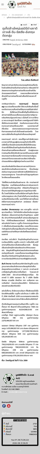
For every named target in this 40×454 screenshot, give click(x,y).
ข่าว (29, 15)
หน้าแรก (4, 15)
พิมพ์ (35, 25)
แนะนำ (25, 25)
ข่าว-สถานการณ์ (17, 15)
